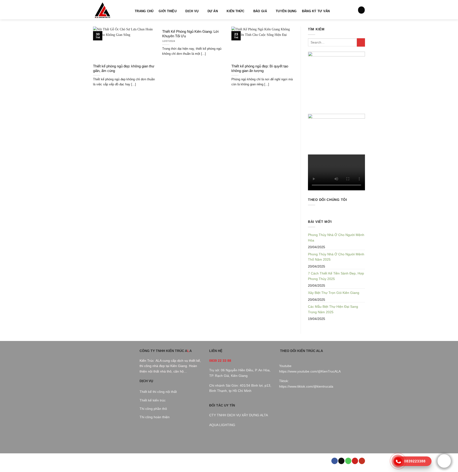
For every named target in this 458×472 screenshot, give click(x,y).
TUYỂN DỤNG (286, 11)
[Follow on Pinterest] (355, 461)
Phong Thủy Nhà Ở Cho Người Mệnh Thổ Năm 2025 (336, 257)
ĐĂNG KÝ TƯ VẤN (316, 11)
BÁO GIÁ (260, 11)
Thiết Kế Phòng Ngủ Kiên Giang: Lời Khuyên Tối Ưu (190, 34)
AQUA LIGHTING (222, 425)
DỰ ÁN (213, 11)
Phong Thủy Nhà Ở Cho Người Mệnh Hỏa (336, 237)
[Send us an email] (341, 461)
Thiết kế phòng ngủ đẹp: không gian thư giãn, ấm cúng (123, 68)
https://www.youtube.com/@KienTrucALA (310, 371)
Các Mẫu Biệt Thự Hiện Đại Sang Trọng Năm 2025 (333, 309)
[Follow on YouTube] (362, 461)
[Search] (361, 9)
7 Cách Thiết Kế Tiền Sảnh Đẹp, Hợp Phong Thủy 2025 (336, 276)
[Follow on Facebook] (334, 461)
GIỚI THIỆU (168, 11)
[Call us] (348, 461)
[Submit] (361, 42)
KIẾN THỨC (235, 11)
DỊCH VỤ (191, 11)
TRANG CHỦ (144, 11)
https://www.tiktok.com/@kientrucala (306, 386)
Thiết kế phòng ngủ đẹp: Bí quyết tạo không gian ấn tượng (259, 68)
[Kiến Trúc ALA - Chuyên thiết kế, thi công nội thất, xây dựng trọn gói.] (110, 9)
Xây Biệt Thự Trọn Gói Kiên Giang (333, 293)
